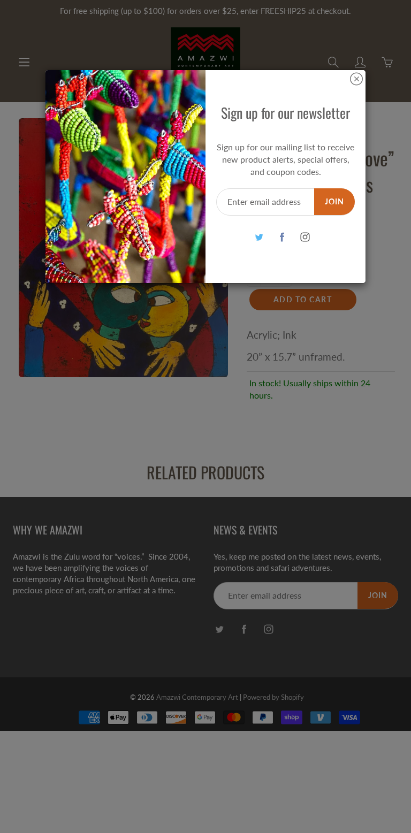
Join (334, 201)
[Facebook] (281, 236)
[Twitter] (258, 236)
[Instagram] (304, 236)
